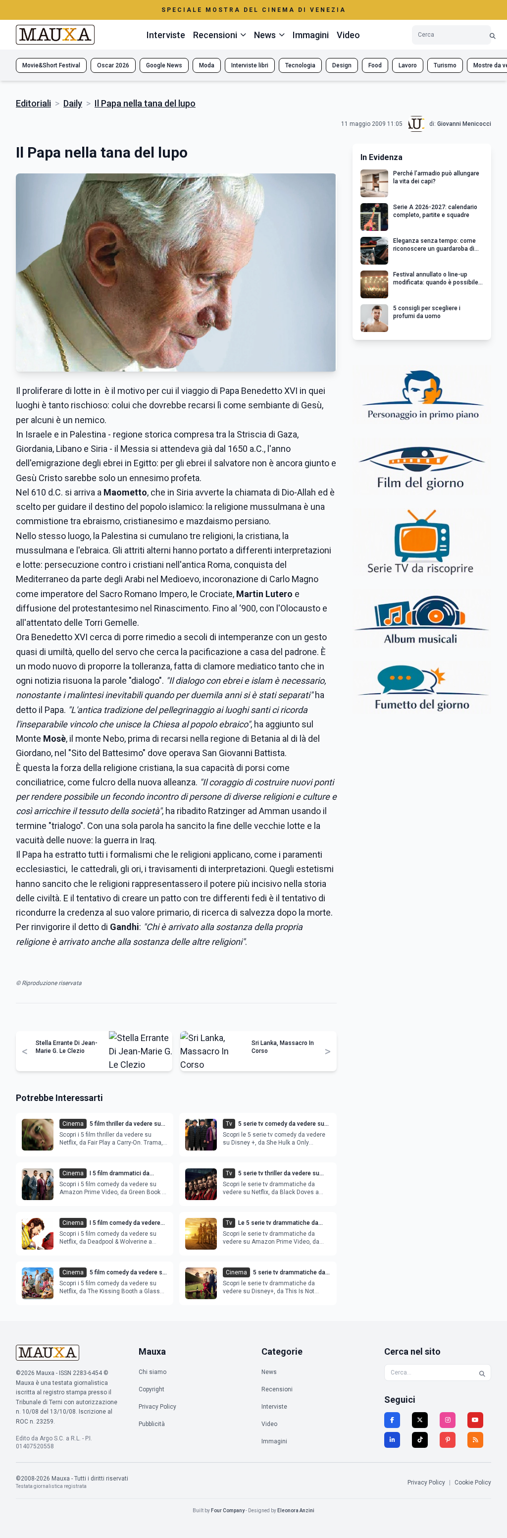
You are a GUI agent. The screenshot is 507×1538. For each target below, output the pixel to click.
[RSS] (475, 1440)
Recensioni (277, 1389)
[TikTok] (420, 1440)
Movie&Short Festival (51, 65)
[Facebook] (392, 1420)
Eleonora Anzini (295, 1510)
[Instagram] (448, 1420)
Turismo (445, 65)
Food (375, 65)
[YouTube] (475, 1420)
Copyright (151, 1389)
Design (342, 65)
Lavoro (408, 65)
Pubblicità (152, 1424)
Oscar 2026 (113, 65)
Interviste (166, 35)
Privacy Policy (157, 1406)
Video (348, 35)
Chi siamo (152, 1372)
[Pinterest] (448, 1440)
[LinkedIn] (392, 1440)
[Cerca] (493, 35)
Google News (164, 65)
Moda (206, 65)
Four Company (228, 1510)
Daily (72, 103)
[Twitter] (420, 1420)
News (269, 1372)
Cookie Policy (473, 1482)
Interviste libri (249, 65)
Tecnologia (300, 65)
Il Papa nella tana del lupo (145, 103)
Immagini (311, 35)
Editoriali (33, 103)
